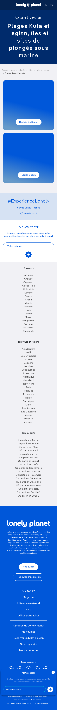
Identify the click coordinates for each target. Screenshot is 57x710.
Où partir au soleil (28, 489)
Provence (28, 394)
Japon (28, 314)
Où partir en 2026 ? (28, 496)
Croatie (28, 279)
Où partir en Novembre (28, 475)
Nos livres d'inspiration (29, 577)
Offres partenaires (28, 615)
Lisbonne (29, 363)
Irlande (28, 303)
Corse (28, 359)
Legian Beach (28, 175)
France (28, 296)
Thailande (28, 331)
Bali (31, 70)
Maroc (28, 317)
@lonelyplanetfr (31, 213)
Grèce (28, 300)
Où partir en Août (28, 464)
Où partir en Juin (28, 457)
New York (28, 384)
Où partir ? (28, 591)
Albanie (28, 275)
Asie (13, 70)
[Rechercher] (46, 5)
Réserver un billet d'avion (28, 638)
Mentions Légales (14, 696)
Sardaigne (28, 401)
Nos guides (28, 567)
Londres (28, 366)
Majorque (28, 373)
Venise (28, 415)
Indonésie (22, 70)
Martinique (28, 377)
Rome (28, 398)
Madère (28, 419)
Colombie (28, 289)
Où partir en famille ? (28, 492)
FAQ (28, 609)
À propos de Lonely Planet (28, 625)
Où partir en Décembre (28, 478)
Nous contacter (28, 650)
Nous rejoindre (28, 644)
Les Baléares (28, 412)
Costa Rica (28, 286)
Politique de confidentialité (36, 696)
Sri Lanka (28, 328)
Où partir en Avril (28, 451)
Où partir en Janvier (28, 440)
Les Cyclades (28, 356)
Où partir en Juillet (28, 461)
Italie (28, 310)
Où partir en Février (28, 444)
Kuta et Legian (28, 17)
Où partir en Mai (29, 454)
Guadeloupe (29, 370)
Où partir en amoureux (28, 485)
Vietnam (28, 422)
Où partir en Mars (28, 447)
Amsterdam (28, 349)
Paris (28, 387)
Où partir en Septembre (28, 468)
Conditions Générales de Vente (19, 703)
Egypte (28, 293)
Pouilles (28, 391)
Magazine (28, 597)
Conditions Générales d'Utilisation (27, 700)
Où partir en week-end (28, 482)
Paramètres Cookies (42, 703)
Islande (28, 307)
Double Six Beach (28, 122)
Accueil (5, 70)
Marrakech (28, 380)
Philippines (28, 321)
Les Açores (28, 408)
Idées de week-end (28, 603)
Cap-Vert (28, 282)
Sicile (28, 405)
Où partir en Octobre (28, 471)
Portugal (28, 324)
